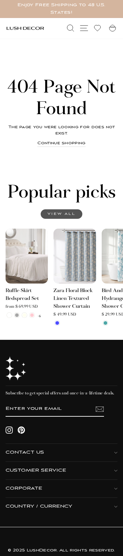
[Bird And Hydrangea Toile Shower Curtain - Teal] (105, 323)
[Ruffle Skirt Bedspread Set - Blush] (32, 315)
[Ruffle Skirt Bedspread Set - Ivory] (24, 315)
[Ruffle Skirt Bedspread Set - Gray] (16, 315)
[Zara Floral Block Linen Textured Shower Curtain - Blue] (57, 323)
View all (62, 214)
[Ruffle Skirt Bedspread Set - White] (9, 315)
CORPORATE (24, 488)
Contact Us (25, 452)
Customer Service (36, 470)
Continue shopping (61, 143)
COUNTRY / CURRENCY (39, 506)
